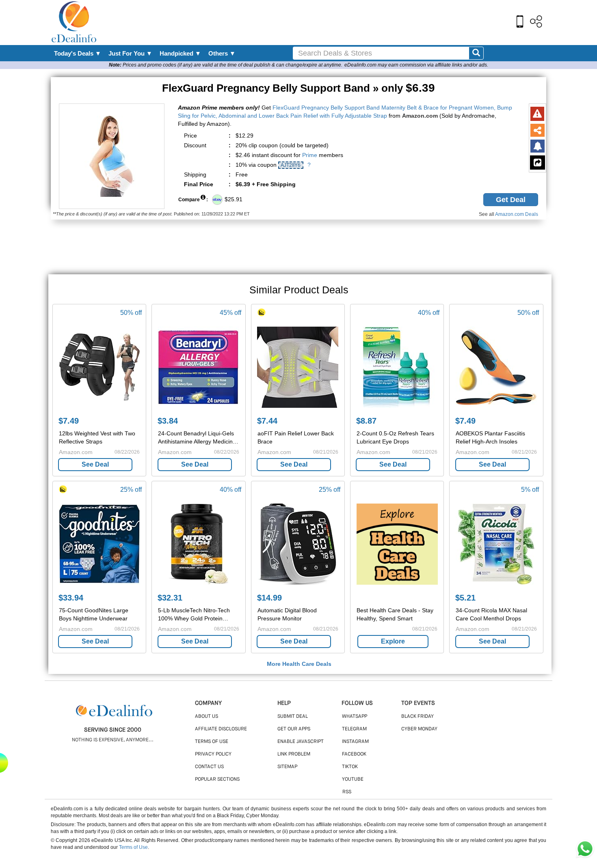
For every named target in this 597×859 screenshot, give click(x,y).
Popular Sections (217, 779)
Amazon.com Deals (516, 214)
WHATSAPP (354, 716)
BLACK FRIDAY (417, 716)
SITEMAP (287, 766)
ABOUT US (206, 716)
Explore (393, 641)
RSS (346, 792)
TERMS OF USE (211, 741)
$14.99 (269, 597)
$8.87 (366, 420)
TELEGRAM (354, 729)
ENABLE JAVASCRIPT (300, 741)
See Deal (95, 464)
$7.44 (267, 420)
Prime (309, 155)
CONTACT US (209, 766)
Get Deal (511, 200)
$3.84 (168, 420)
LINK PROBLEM (293, 754)
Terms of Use (133, 847)
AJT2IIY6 (291, 165)
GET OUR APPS (293, 729)
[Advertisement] (316, 22)
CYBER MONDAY (419, 729)
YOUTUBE (352, 779)
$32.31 (170, 597)
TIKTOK (350, 766)
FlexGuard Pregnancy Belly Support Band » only (298, 88)
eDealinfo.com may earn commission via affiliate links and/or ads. (416, 65)
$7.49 (68, 420)
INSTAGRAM (355, 741)
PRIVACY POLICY (213, 754)
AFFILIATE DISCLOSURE (221, 729)
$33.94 (70, 597)
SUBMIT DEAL (292, 716)
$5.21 (465, 597)
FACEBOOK (354, 754)
